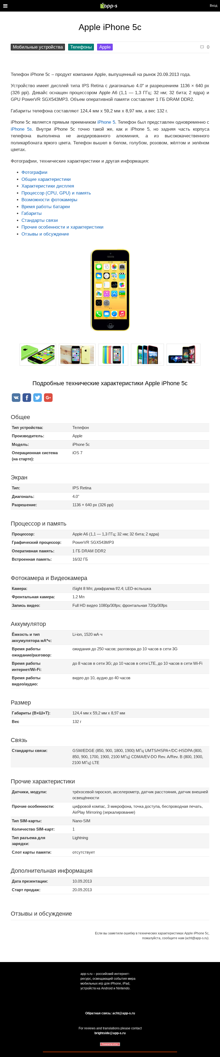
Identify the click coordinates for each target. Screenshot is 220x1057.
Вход (213, 6)
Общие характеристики (46, 179)
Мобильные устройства (38, 47)
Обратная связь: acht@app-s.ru (110, 1013)
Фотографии (34, 172)
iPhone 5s (21, 129)
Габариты (31, 213)
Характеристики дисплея (47, 186)
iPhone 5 (106, 122)
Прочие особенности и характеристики (62, 227)
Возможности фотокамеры (49, 199)
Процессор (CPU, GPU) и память (56, 193)
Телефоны (81, 47)
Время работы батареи (45, 206)
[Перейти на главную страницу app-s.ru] (110, 5)
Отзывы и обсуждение (45, 234)
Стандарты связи (39, 220)
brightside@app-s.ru (110, 1033)
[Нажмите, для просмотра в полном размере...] (38, 365)
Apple (105, 47)
